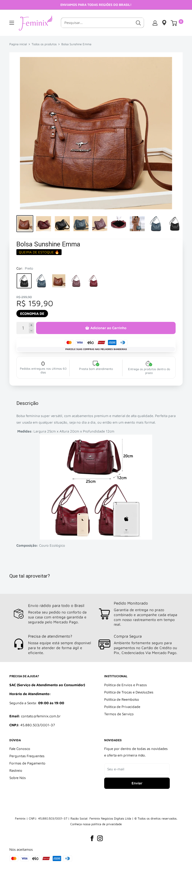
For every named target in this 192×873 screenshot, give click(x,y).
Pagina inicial (18, 44)
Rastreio (15, 770)
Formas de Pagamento (27, 763)
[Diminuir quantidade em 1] (31, 330)
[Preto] (24, 280)
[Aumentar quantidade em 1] (31, 325)
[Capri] (41, 280)
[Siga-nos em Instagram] (100, 838)
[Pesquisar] (138, 23)
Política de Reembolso (121, 699)
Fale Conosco (19, 749)
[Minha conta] (155, 22)
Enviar (137, 783)
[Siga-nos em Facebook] (92, 838)
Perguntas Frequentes (26, 756)
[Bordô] (93, 280)
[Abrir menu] (11, 23)
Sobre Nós (17, 778)
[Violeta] (76, 280)
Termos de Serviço (119, 714)
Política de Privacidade (122, 707)
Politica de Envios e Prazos (125, 685)
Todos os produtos (44, 44)
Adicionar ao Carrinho (108, 328)
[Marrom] (58, 280)
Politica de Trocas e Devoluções (128, 692)
